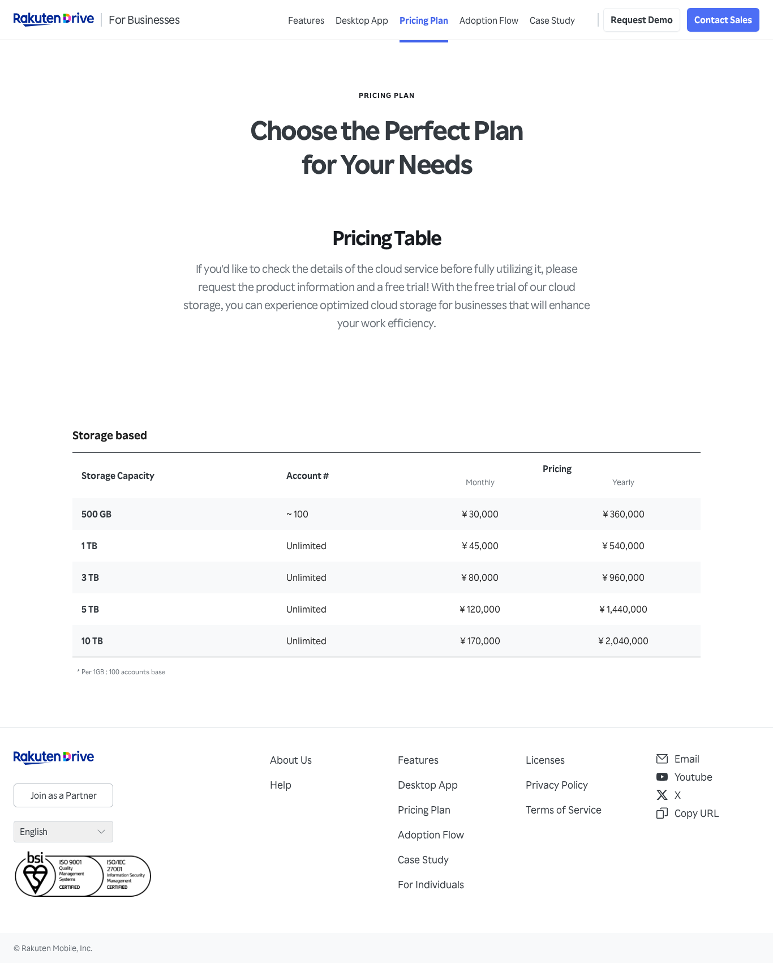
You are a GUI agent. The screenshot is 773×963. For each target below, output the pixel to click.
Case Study (552, 20)
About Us (291, 760)
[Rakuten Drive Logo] (130, 758)
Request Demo (642, 19)
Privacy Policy (557, 784)
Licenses (545, 760)
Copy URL (697, 813)
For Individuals (431, 884)
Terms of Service (564, 809)
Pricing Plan (424, 20)
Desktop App (362, 20)
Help (280, 784)
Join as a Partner (64, 795)
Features (306, 20)
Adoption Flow (488, 20)
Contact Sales (723, 19)
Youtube (693, 777)
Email (687, 758)
